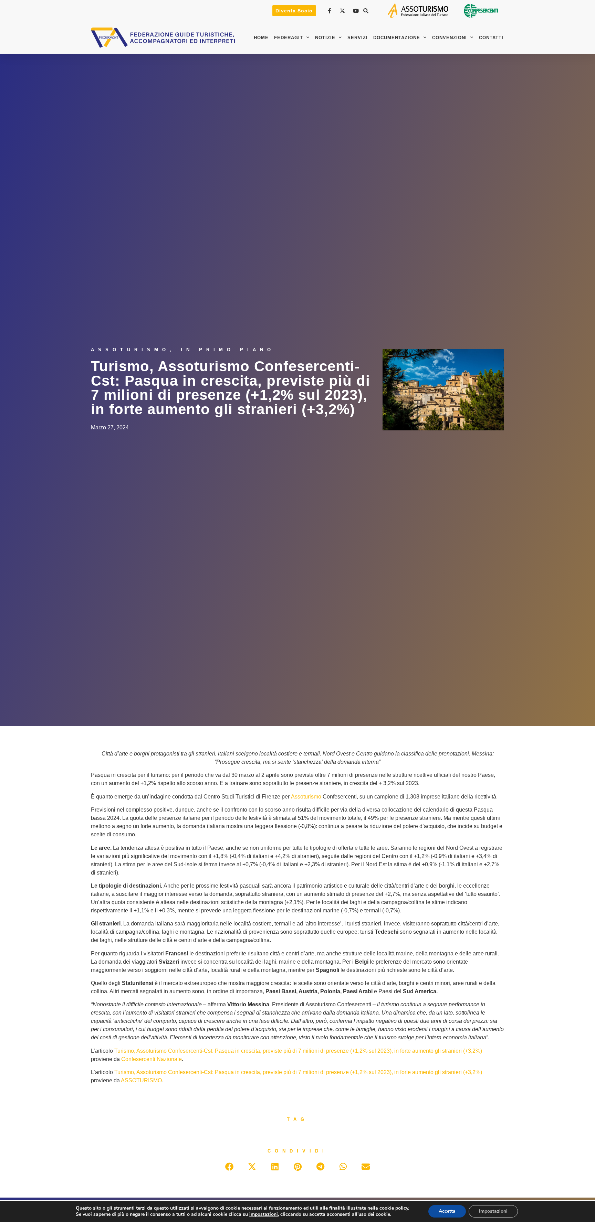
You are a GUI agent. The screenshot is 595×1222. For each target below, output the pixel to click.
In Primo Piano (228, 349)
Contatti (491, 37)
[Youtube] (357, 10)
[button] (366, 11)
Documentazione (396, 37)
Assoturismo (130, 349)
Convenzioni (449, 37)
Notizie (325, 37)
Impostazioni (493, 1211)
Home (261, 37)
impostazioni (263, 1214)
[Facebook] (330, 10)
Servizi (357, 37)
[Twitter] (343, 10)
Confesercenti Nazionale (151, 1059)
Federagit (288, 37)
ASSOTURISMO (141, 1080)
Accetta (447, 1211)
